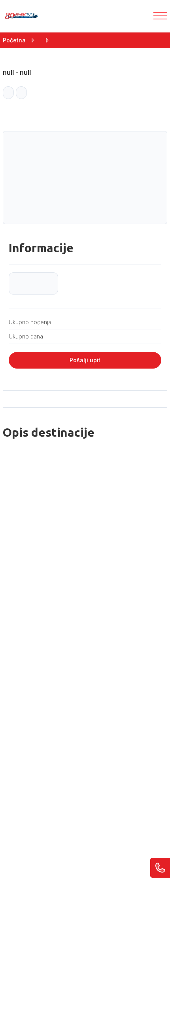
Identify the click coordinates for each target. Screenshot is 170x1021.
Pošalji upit (85, 360)
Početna (14, 40)
